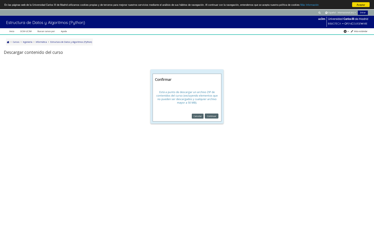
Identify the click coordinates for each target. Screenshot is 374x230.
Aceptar (361, 4)
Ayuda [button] (64, 31)
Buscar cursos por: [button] (46, 31)
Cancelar (198, 116)
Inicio (11, 31)
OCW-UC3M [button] (26, 31)
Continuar (211, 116)
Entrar (363, 12)
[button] (319, 12)
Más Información (309, 5)
